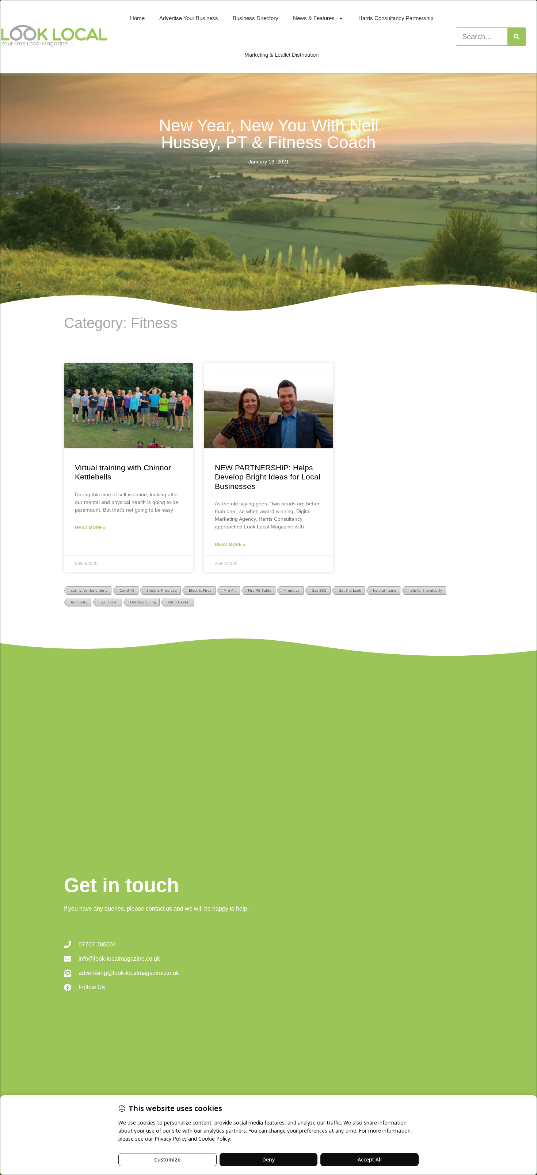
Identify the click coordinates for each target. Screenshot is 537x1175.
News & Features (314, 18)
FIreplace (291, 590)
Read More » (90, 527)
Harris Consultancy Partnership (395, 18)
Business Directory (255, 18)
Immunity (79, 602)
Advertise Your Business (188, 18)
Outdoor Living (143, 602)
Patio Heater (179, 602)
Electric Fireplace (161, 590)
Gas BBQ (319, 590)
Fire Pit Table (259, 590)
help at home (384, 590)
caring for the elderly (89, 590)
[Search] (516, 36)
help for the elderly (425, 590)
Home (137, 18)
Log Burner (108, 602)
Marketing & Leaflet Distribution (281, 55)
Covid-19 (126, 590)
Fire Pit (230, 590)
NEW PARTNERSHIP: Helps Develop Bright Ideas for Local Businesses (267, 476)
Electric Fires (200, 590)
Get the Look (350, 590)
